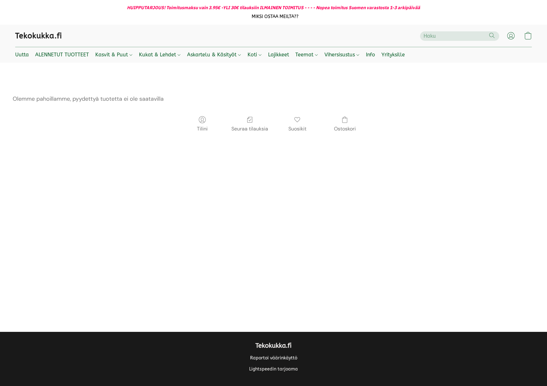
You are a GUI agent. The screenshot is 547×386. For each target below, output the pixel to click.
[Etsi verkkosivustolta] (492, 35)
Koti (253, 55)
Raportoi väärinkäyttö (273, 358)
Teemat (305, 55)
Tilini (202, 128)
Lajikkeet (278, 55)
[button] (275, 17)
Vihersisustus (340, 55)
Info (370, 55)
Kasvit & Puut (112, 55)
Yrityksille (393, 55)
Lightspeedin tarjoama (273, 369)
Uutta (22, 55)
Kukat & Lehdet (158, 55)
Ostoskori (345, 128)
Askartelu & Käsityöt (212, 55)
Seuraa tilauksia (249, 128)
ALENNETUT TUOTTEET (62, 55)
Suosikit (297, 128)
